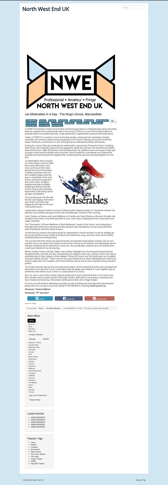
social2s (34, 303)
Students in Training (34, 342)
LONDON (31, 375)
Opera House (36, 451)
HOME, (33, 461)
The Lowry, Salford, (38, 454)
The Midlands (32, 382)
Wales (30, 387)
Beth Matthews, (97, 123)
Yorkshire (31, 389)
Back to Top (141, 480)
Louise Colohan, (76, 121)
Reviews (32, 339)
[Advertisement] (84, 33)
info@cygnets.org (98, 286)
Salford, (34, 444)
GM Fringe (31, 349)
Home (31, 320)
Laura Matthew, (57, 123)
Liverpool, (34, 447)
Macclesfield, (89, 121)
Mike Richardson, (102, 121)
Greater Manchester (34, 371)
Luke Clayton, (44, 123)
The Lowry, (35, 456)
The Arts (31, 392)
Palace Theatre (36, 459)
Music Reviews (33, 357)
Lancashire (32, 373)
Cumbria (31, 364)
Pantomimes (32, 359)
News (30, 326)
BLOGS (46, 339)
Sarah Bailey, (69, 123)
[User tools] (113, 121)
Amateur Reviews (36, 334)
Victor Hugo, (63, 121)
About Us (31, 324)
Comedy (31, 352)
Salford (30, 385)
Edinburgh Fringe (33, 347)
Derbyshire (32, 366)
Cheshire (31, 361)
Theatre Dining (34, 399)
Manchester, (35, 449)
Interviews (31, 329)
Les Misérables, (31, 121)
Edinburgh (31, 368)
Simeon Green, (31, 125)
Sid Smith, (52, 121)
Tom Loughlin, (44, 125)
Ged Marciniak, (31, 123)
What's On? (32, 331)
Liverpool (31, 378)
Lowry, (33, 442)
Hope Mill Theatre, (38, 463)
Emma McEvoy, (57, 125)
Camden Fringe (33, 345)
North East (31, 380)
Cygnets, (43, 121)
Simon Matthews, (83, 123)
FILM (30, 354)
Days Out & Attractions (38, 395)
